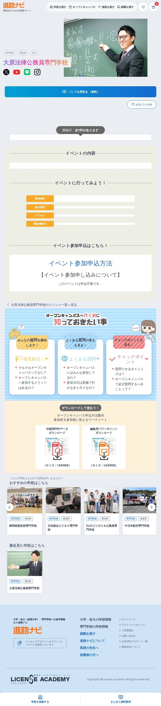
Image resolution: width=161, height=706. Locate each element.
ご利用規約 (127, 630)
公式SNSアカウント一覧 (135, 641)
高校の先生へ (89, 648)
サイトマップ (129, 619)
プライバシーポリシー (133, 624)
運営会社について (131, 646)
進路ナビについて (92, 641)
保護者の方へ (89, 655)
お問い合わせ (129, 635)
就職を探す (88, 633)
